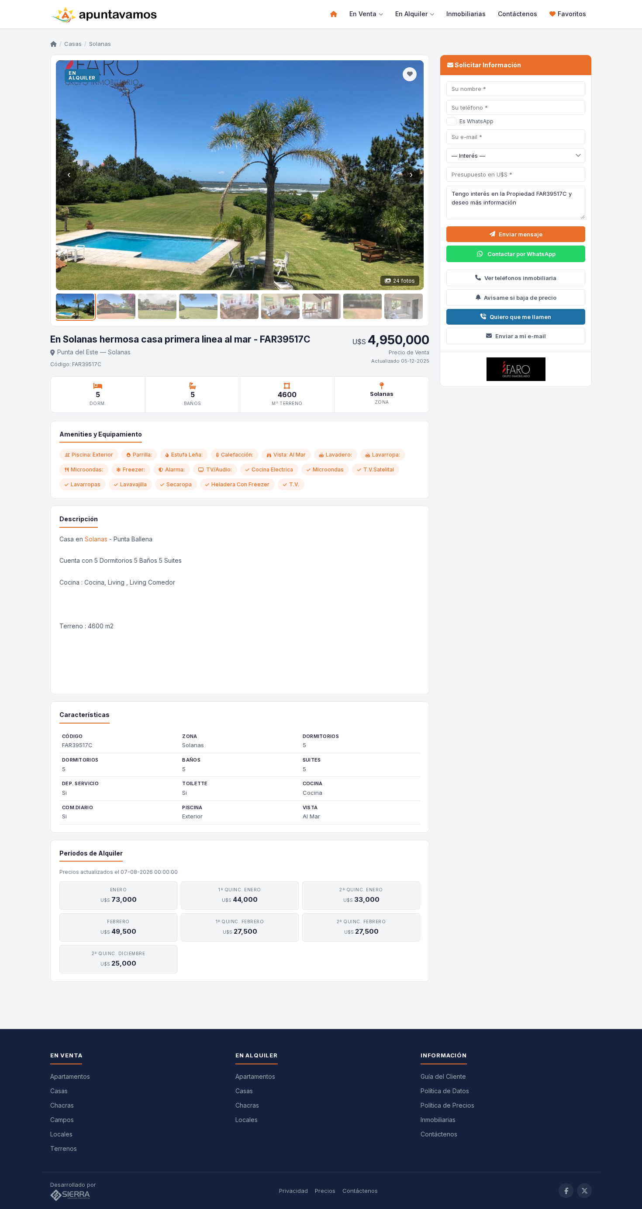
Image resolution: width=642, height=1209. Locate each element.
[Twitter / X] (584, 1190)
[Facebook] (566, 1190)
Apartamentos (70, 1076)
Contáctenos (517, 13)
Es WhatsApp (476, 121)
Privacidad (293, 1190)
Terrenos (63, 1148)
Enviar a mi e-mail (520, 336)
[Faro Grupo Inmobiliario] (515, 369)
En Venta (362, 13)
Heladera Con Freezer (240, 484)
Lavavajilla (133, 484)
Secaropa (179, 484)
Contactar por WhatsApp (521, 253)
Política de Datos (445, 1091)
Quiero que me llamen (520, 316)
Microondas (328, 469)
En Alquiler (411, 13)
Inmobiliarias (466, 13)
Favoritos (572, 13)
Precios (325, 1190)
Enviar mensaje (520, 234)
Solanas (96, 539)
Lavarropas (85, 484)
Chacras (62, 1105)
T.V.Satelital (378, 469)
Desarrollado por (74, 1184)
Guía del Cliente (443, 1076)
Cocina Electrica (272, 469)
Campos (62, 1119)
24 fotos (404, 280)
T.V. (294, 484)
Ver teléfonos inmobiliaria (520, 277)
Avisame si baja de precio (520, 297)
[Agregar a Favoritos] (410, 74)
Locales (61, 1134)
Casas (73, 43)
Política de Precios (447, 1105)
